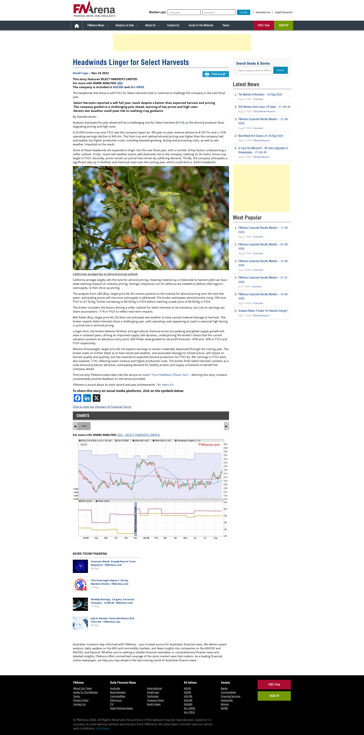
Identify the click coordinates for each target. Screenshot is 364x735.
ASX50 (187, 692)
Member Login (157, 12)
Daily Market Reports (264, 111)
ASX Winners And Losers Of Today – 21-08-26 (264, 107)
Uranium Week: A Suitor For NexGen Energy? (263, 311)
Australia (258, 99)
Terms (225, 25)
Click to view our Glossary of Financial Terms (102, 406)
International (154, 688)
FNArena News (95, 25)
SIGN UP (284, 25)
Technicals (152, 696)
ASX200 (188, 700)
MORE (224, 708)
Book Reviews (118, 692)
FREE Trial (263, 25)
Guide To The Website (201, 25)
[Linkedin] (87, 398)
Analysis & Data (125, 25)
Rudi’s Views (154, 704)
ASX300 (118, 87)
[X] (96, 398)
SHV (120, 83)
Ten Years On (164, 384)
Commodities (117, 696)
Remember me (262, 12)
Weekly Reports (261, 140)
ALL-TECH (189, 712)
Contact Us (173, 25)
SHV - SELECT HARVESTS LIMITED (138, 435)
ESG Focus (116, 700)
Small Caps (80, 73)
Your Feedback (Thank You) (169, 375)
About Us (150, 25)
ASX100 (188, 696)
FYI (112, 704)
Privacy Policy (81, 700)
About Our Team (82, 688)
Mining (225, 704)
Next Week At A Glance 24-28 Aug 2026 (260, 136)
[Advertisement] (183, 42)
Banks (224, 688)
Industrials (227, 700)
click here (103, 728)
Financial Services (230, 696)
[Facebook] (77, 398)
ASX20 (187, 688)
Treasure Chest (155, 700)
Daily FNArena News (121, 708)
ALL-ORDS (137, 87)
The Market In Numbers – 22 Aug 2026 (260, 94)
